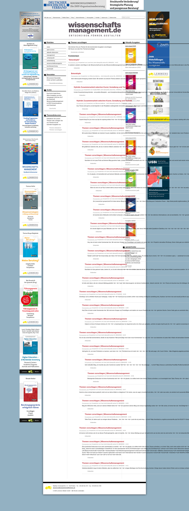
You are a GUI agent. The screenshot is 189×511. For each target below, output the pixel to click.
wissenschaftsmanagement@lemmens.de (64, 487)
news (48, 47)
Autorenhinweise (80, 17)
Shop (72, 17)
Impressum (105, 17)
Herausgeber (90, 17)
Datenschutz (112, 17)
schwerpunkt (50, 58)
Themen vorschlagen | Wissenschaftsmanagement (100, 114)
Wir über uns (47, 17)
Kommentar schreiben (77, 52)
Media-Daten (65, 17)
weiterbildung (51, 60)
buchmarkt (50, 69)
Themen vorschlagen (55, 130)
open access (50, 49)
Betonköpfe (76, 73)
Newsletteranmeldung (55, 83)
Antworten (77, 68)
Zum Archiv (52, 108)
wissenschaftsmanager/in (54, 63)
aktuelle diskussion (52, 52)
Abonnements (56, 17)
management (51, 55)
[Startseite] (94, 38)
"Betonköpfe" (74, 60)
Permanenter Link (73, 62)
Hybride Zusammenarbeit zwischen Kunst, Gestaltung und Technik (101, 87)
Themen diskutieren (55, 128)
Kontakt (97, 17)
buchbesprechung (52, 66)
